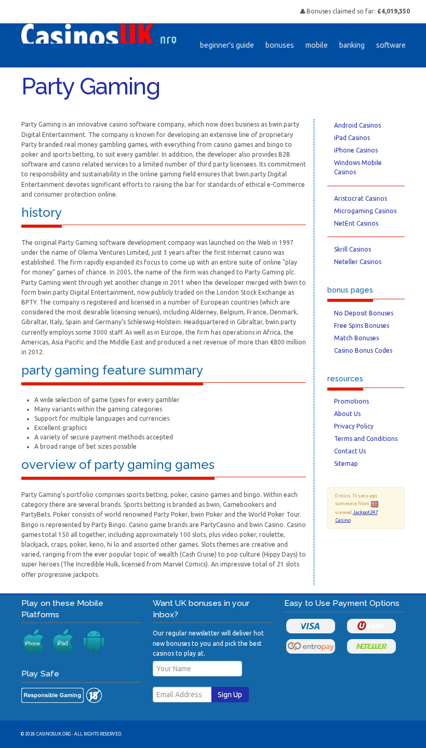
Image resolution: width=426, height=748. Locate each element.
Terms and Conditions (365, 438)
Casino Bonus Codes (363, 350)
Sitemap (346, 463)
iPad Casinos (352, 137)
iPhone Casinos (356, 150)
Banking (352, 45)
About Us (347, 413)
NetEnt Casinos (356, 223)
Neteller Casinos (357, 261)
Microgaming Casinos (365, 210)
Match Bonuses (356, 338)
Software (391, 45)
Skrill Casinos (352, 249)
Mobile (316, 45)
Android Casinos (357, 125)
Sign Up (230, 694)
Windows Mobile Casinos (358, 167)
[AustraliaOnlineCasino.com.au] (99, 33)
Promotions (351, 401)
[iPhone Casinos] (34, 641)
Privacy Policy (354, 426)
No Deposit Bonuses (363, 313)
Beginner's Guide (227, 45)
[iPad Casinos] (64, 641)
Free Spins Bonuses (361, 325)
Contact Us (350, 451)
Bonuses (279, 45)
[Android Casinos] (93, 641)
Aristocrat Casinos (360, 198)
